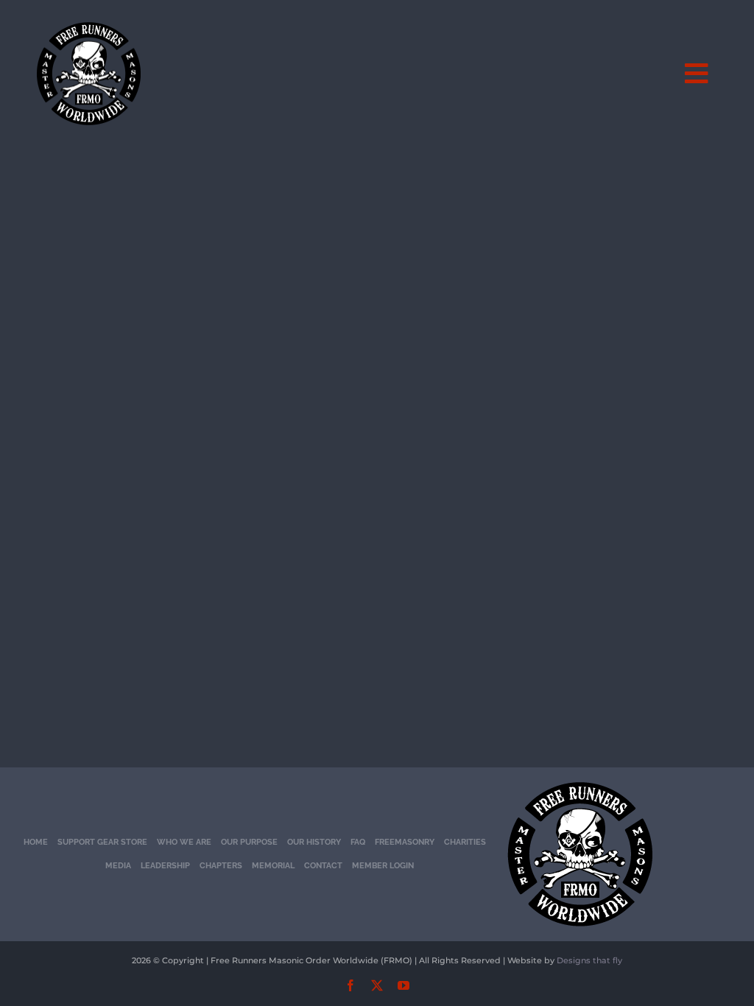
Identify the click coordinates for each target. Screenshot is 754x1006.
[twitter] (377, 985)
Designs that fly (589, 960)
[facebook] (350, 985)
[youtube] (403, 985)
